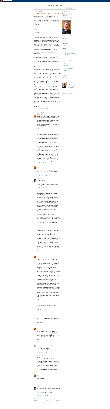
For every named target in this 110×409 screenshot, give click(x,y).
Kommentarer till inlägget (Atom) (45, 402)
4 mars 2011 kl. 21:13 (42, 300)
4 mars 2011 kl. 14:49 (42, 129)
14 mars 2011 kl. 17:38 (42, 395)
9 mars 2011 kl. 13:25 (42, 383)
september (66, 41)
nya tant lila (39, 344)
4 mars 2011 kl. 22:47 (42, 313)
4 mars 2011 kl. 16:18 (42, 162)
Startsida (47, 400)
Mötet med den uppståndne (67, 14)
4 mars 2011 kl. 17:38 (42, 175)
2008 (64, 77)
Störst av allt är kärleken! (68, 56)
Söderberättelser (66, 13)
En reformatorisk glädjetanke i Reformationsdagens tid (69, 67)
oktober (65, 40)
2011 (64, 38)
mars (65, 51)
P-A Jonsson (39, 178)
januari (65, 71)
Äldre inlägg (58, 400)
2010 (64, 74)
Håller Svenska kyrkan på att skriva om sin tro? (69, 58)
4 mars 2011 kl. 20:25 (42, 252)
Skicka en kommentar (37, 398)
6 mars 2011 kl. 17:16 (42, 324)
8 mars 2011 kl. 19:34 (42, 370)
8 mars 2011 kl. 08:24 (42, 352)
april (65, 50)
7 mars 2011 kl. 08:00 (42, 341)
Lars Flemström (39, 132)
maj (65, 48)
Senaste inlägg (36, 400)
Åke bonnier (55, 5)
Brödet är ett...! (66, 65)
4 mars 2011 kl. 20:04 (42, 187)
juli (65, 45)
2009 (64, 75)
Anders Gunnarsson (40, 114)
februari (65, 70)
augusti (65, 43)
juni (65, 46)
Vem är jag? (66, 63)
